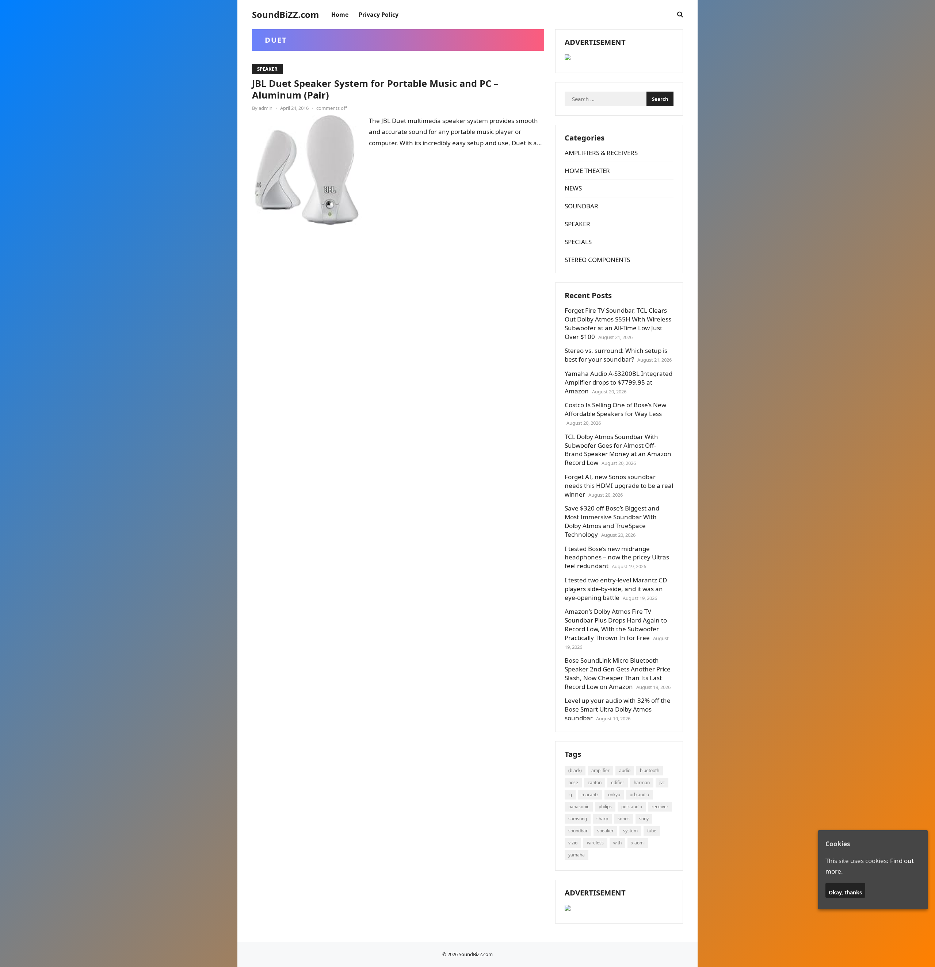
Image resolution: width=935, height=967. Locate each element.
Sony (644, 819)
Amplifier (600, 770)
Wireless (595, 843)
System (630, 831)
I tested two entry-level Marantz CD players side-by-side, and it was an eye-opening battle (616, 589)
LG (570, 794)
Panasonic (578, 807)
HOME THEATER (587, 170)
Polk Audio (631, 807)
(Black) (575, 770)
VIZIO (572, 843)
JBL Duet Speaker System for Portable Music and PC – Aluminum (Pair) (375, 89)
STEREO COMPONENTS (597, 259)
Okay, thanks (845, 892)
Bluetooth (649, 770)
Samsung (577, 819)
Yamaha (576, 855)
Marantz (590, 794)
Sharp (602, 819)
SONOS (624, 819)
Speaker (605, 831)
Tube (651, 831)
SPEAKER (267, 69)
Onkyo (614, 794)
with (617, 843)
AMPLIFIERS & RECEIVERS (601, 153)
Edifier (617, 782)
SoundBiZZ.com (285, 14)
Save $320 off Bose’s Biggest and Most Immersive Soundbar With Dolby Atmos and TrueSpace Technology (612, 521)
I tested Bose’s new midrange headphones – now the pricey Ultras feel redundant (617, 557)
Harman (642, 782)
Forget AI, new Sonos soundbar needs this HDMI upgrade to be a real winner (619, 485)
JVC (662, 782)
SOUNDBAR (581, 206)
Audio (624, 770)
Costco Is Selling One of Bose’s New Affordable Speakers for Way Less (615, 409)
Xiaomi (638, 843)
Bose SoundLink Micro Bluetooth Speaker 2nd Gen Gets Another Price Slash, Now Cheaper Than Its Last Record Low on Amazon (618, 673)
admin (265, 108)
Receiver (660, 807)
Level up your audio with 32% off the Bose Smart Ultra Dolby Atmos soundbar (618, 709)
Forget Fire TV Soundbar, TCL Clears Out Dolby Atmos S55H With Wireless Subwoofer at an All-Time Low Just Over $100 (618, 323)
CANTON (595, 782)
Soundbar (578, 831)
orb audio (639, 794)
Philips (605, 807)
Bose (573, 782)
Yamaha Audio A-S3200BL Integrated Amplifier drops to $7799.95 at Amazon (618, 382)
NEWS (573, 188)
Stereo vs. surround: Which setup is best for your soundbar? (616, 354)
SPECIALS (578, 242)
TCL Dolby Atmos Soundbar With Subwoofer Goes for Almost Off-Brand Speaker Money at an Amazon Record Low (618, 449)
